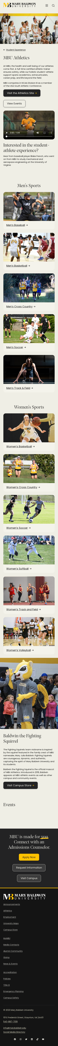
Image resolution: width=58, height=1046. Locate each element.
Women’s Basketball (19, 446)
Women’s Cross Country (21, 487)
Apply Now (29, 857)
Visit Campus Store (19, 785)
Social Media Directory (14, 1032)
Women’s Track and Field (22, 609)
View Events (14, 103)
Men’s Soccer (14, 347)
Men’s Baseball (15, 225)
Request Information (29, 867)
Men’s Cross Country (19, 306)
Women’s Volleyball (18, 650)
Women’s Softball (17, 568)
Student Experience (16, 49)
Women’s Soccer (17, 528)
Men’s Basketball (16, 265)
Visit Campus (29, 878)
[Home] (19, 5)
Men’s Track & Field (18, 388)
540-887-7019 (10, 1021)
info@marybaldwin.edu (14, 1028)
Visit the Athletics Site (20, 93)
